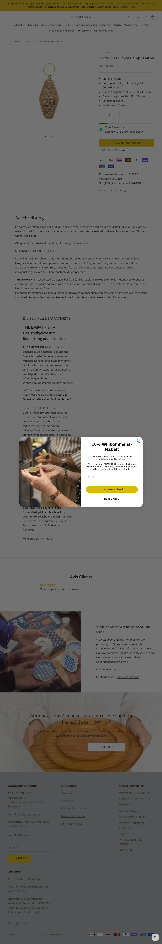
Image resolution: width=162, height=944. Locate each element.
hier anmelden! (112, 489)
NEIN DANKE (111, 499)
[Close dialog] (139, 440)
